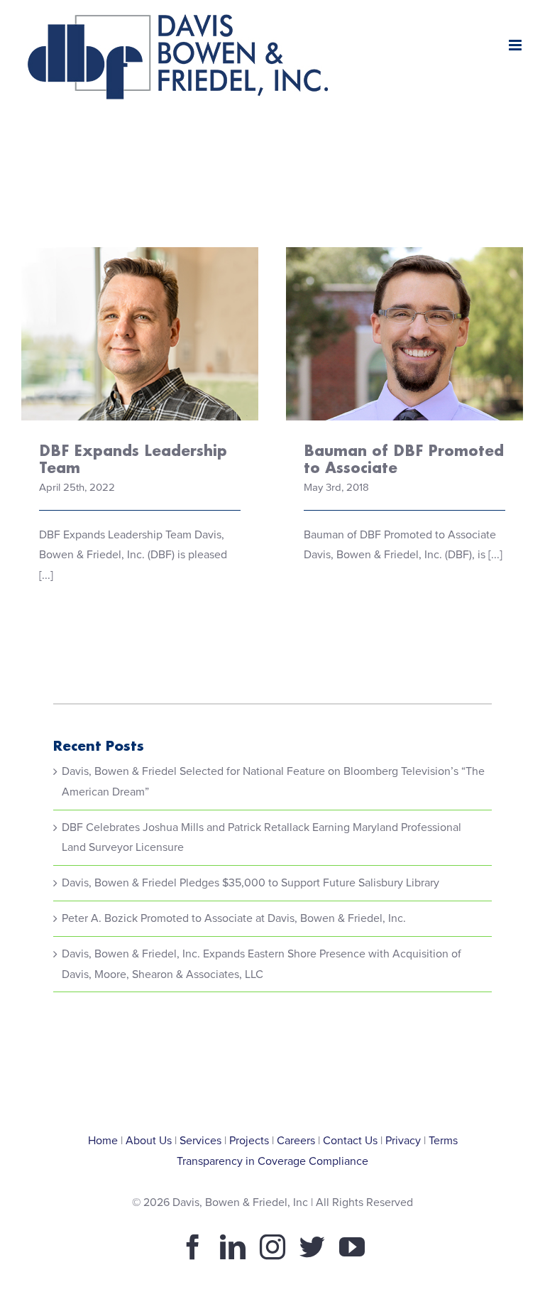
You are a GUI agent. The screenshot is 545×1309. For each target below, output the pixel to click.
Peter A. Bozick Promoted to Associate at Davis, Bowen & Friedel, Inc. (234, 918)
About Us (149, 1141)
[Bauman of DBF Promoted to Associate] (404, 333)
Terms (443, 1141)
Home (103, 1141)
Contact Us (350, 1141)
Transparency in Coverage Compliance (272, 1161)
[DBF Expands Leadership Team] (139, 333)
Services (200, 1141)
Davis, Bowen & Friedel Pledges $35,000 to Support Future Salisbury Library (250, 883)
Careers (296, 1141)
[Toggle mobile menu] (516, 45)
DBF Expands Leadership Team (140, 307)
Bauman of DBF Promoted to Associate (405, 296)
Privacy (403, 1141)
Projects (249, 1141)
